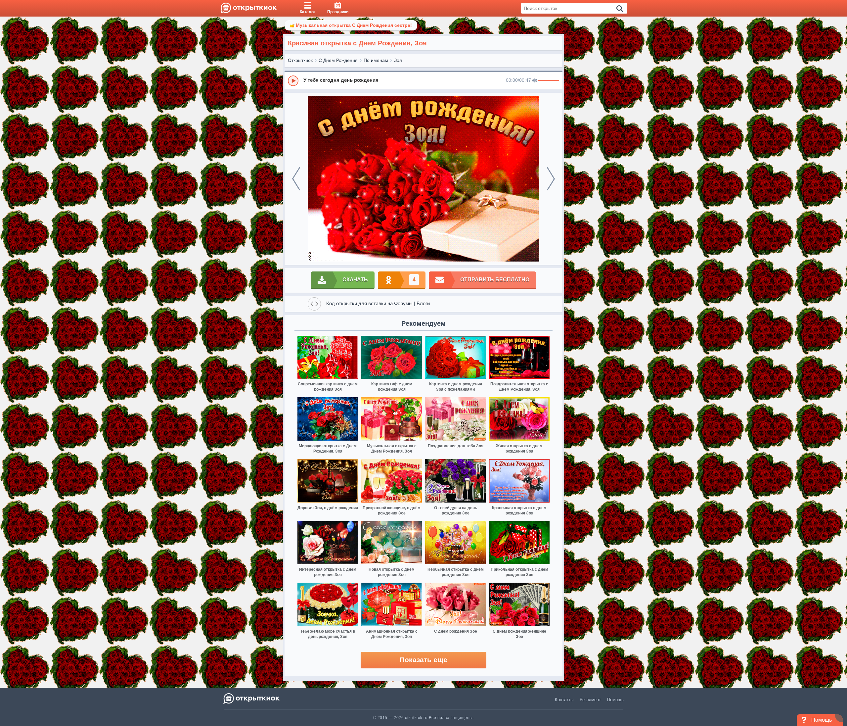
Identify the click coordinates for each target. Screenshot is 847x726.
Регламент (590, 699)
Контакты (564, 699)
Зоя (398, 60)
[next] (551, 179)
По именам (376, 60)
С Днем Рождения (338, 60)
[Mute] (534, 80)
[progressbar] (548, 80)
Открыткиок (300, 60)
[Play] (293, 80)
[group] (423, 80)
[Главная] (248, 8)
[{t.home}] (252, 698)
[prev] (296, 179)
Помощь (615, 699)
